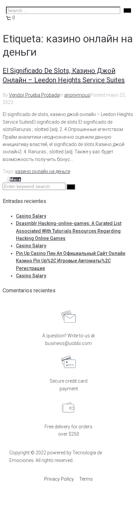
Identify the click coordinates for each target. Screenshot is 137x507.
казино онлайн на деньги (42, 171)
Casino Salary (31, 216)
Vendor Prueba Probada (34, 95)
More (15, 179)
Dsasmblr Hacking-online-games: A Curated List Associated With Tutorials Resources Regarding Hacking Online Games (68, 231)
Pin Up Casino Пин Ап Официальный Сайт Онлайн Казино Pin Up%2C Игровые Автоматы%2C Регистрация (70, 261)
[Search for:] (35, 186)
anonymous (77, 95)
